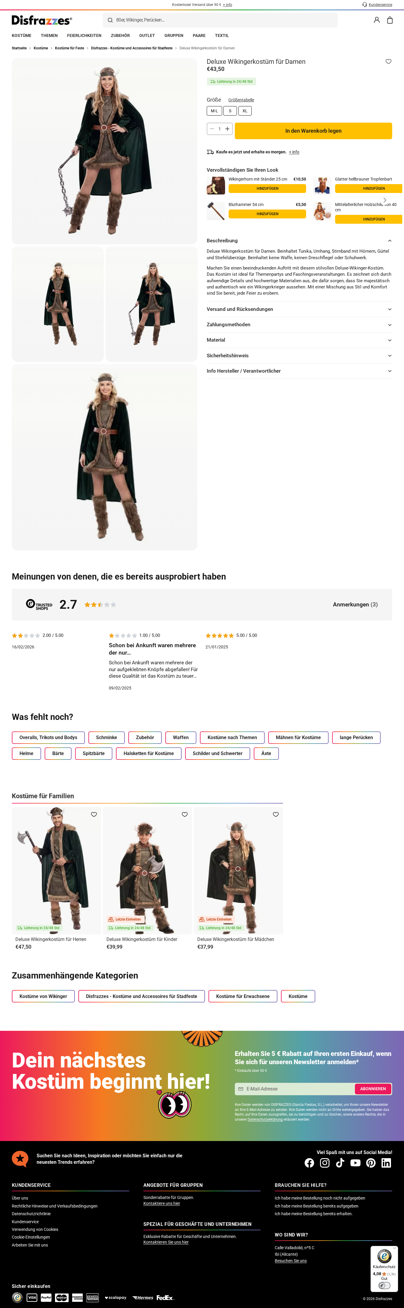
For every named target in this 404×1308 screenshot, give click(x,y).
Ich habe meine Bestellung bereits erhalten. (314, 1213)
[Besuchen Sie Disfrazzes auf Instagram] (325, 1163)
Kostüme (298, 996)
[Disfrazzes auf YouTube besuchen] (355, 1163)
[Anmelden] (377, 20)
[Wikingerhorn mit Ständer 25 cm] (216, 185)
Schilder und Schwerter (218, 753)
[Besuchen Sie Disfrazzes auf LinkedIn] (386, 1163)
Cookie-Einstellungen (31, 1237)
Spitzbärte (94, 753)
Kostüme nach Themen (232, 737)
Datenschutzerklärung (265, 1119)
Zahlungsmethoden (229, 324)
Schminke (106, 737)
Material (216, 340)
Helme (26, 753)
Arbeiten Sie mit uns (30, 1245)
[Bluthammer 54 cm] (216, 211)
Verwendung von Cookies (35, 1229)
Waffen (181, 737)
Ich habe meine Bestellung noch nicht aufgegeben (320, 1198)
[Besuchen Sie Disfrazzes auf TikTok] (340, 1163)
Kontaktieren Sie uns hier (166, 1242)
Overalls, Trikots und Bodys (48, 737)
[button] (384, 200)
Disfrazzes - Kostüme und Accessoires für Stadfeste (141, 996)
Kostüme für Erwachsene (243, 996)
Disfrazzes (384, 1299)
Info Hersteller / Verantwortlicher (244, 371)
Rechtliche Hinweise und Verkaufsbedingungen (55, 1206)
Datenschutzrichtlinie (31, 1213)
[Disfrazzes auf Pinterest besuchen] (371, 1163)
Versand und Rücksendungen (240, 309)
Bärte (58, 753)
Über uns (20, 1198)
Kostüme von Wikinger (43, 996)
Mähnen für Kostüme (298, 737)
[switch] (384, 1285)
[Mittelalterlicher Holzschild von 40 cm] (322, 211)
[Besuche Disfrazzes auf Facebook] (309, 1163)
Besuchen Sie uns (291, 1260)
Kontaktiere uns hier (161, 1203)
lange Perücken (356, 737)
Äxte (266, 753)
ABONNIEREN (373, 1088)
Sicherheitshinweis (228, 355)
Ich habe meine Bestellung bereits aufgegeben (316, 1206)
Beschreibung (222, 241)
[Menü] (394, 1249)
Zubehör (145, 737)
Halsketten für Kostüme (149, 753)
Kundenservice (25, 1221)
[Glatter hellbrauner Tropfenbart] (322, 185)
